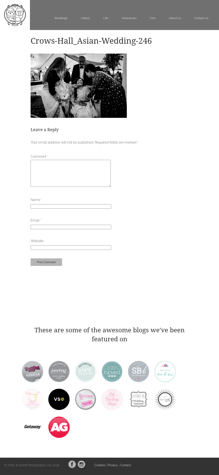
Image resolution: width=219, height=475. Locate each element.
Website (37, 241)
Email (36, 220)
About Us (175, 18)
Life (105, 18)
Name (36, 200)
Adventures (129, 18)
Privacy (113, 465)
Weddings (60, 18)
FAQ (152, 18)
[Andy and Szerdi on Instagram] (81, 467)
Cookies (99, 465)
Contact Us (201, 18)
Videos (85, 18)
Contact (125, 465)
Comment (39, 156)
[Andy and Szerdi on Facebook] (72, 467)
